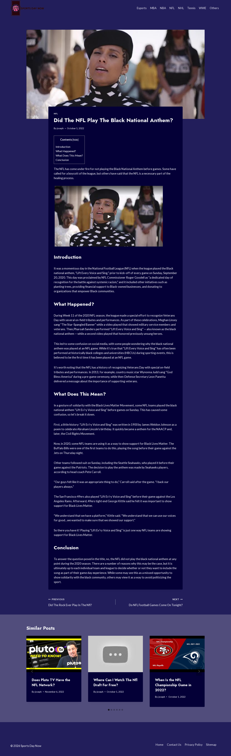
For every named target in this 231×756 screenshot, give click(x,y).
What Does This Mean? (69, 155)
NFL (172, 8)
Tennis (191, 8)
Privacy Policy (194, 744)
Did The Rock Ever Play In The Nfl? (70, 602)
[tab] (109, 710)
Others (214, 8)
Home (159, 744)
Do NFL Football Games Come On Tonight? (156, 602)
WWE (202, 8)
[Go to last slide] (32, 671)
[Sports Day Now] (27, 8)
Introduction (63, 146)
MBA (153, 8)
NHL (181, 8)
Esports (142, 8)
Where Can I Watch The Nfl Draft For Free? (115, 683)
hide (75, 139)
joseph (60, 128)
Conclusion (62, 159)
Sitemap (211, 744)
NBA (163, 8)
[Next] (199, 671)
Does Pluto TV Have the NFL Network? (51, 683)
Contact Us (174, 744)
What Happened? (66, 151)
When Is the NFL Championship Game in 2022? (173, 685)
